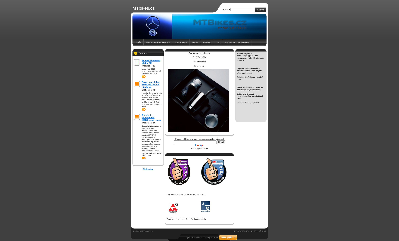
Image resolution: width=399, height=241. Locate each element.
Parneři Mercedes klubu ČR (151, 61)
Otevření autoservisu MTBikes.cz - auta (151, 117)
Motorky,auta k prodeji (158, 42)
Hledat (260, 10)
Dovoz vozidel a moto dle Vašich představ (150, 84)
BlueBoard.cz (148, 169)
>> (143, 76)
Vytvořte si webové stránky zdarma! (202, 237)
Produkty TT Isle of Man (237, 42)
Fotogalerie (181, 42)
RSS (255, 231)
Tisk (264, 231)
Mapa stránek (242, 231)
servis (195, 42)
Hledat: (226, 10)
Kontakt (207, 42)
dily (218, 42)
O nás (138, 42)
